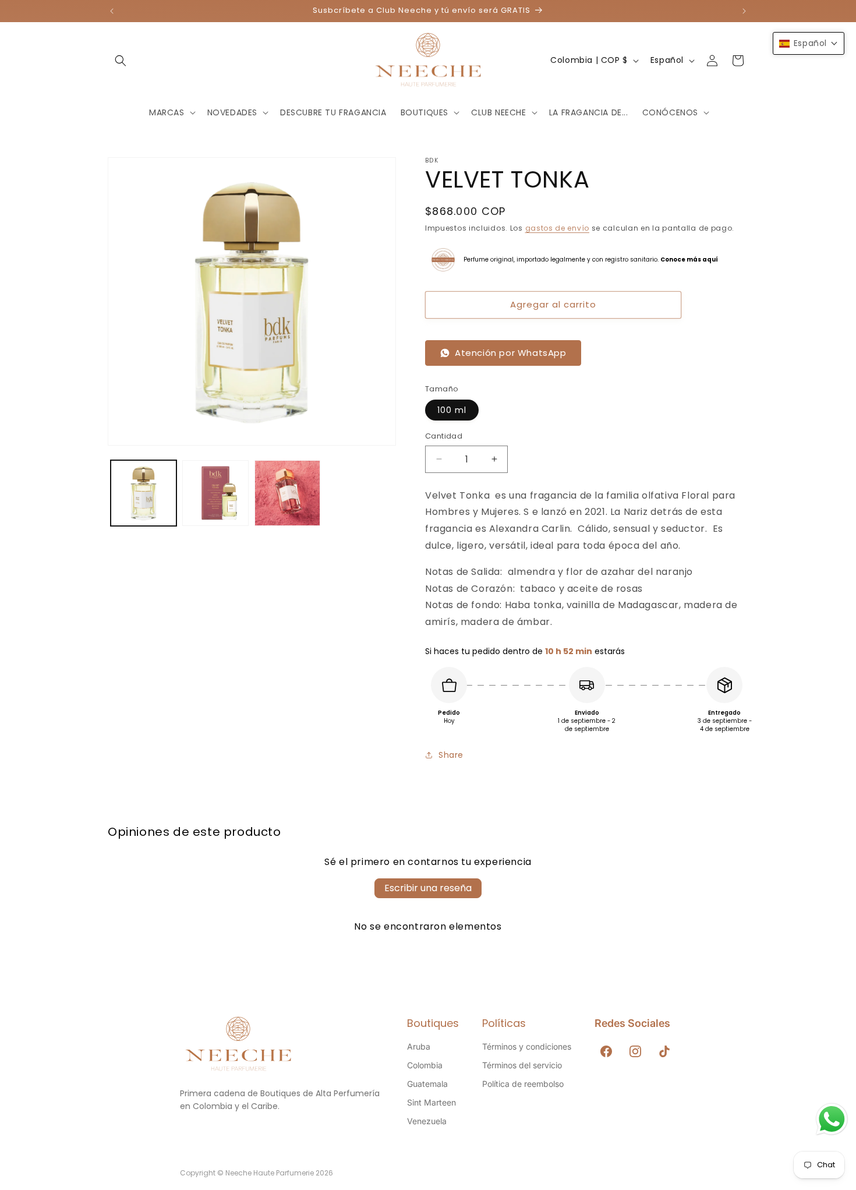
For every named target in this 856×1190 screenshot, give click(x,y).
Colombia (425, 1065)
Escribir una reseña (428, 888)
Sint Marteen (431, 1102)
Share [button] (451, 755)
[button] (120, 60)
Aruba (418, 1046)
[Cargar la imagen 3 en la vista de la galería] (287, 493)
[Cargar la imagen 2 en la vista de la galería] (215, 493)
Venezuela (427, 1121)
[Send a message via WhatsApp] (831, 1119)
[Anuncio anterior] (112, 11)
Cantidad (443, 436)
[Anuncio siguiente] (744, 11)
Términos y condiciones (526, 1046)
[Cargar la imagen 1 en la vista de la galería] (143, 493)
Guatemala (427, 1084)
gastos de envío (557, 228)
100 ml (451, 410)
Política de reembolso (523, 1084)
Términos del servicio (522, 1065)
